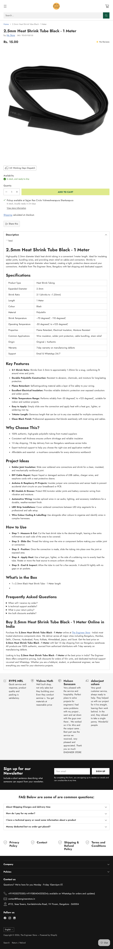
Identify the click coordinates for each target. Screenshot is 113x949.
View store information (16, 208)
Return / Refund (19, 942)
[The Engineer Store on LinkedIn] (14, 918)
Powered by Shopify (48, 935)
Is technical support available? (22, 606)
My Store (11, 35)
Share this (13, 223)
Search (7, 942)
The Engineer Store (81, 632)
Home (6, 24)
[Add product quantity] (17, 192)
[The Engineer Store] (56, 6)
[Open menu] (5, 6)
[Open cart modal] (107, 6)
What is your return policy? (21, 610)
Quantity (7, 185)
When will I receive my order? (23, 603)
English (8, 929)
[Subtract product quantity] (6, 192)
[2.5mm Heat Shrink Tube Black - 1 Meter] (56, 104)
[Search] (106, 15)
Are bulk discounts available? (22, 613)
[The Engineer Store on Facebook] (5, 918)
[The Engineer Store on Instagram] (9, 918)
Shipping (8, 215)
